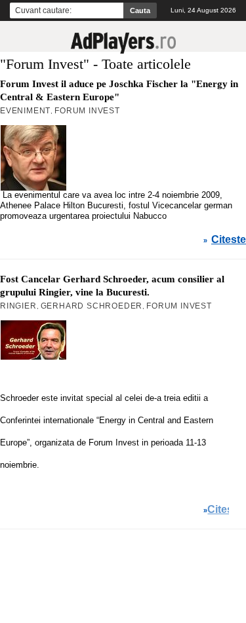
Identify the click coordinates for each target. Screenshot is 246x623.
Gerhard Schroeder (92, 306)
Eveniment (25, 111)
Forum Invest (87, 111)
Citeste (228, 240)
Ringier (18, 306)
